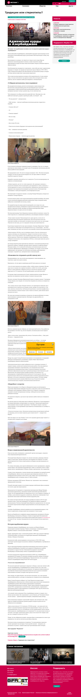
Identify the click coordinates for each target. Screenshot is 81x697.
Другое (71, 6)
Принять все (32, 351)
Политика (9, 6)
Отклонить (40, 351)
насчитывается (46, 517)
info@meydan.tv (13, 674)
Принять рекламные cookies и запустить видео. (29, 34)
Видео (15, 640)
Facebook (11, 668)
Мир (57, 6)
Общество (42, 6)
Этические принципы (12, 692)
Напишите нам (11, 693)
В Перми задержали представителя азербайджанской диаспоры (63, 25)
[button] (74, 6)
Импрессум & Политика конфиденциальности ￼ (47, 692)
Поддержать (72, 1)
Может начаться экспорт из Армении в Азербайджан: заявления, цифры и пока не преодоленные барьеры (64, 36)
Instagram (11, 670)
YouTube (11, 672)
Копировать (21, 636)
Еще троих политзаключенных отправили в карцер (62, 30)
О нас (19, 692)
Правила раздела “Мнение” (28, 692)
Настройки (49, 351)
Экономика (25, 6)
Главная (10, 640)
